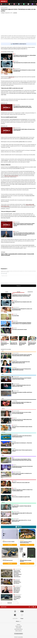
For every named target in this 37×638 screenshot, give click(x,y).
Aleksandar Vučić (11, 76)
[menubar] (33, 1)
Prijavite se (18, 285)
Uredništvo (18, 624)
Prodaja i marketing (18, 626)
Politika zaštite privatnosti (18, 629)
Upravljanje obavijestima (19, 633)
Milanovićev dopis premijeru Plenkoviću (11, 175)
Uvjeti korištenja (18, 627)
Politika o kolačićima (18, 630)
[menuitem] (33, 1)
